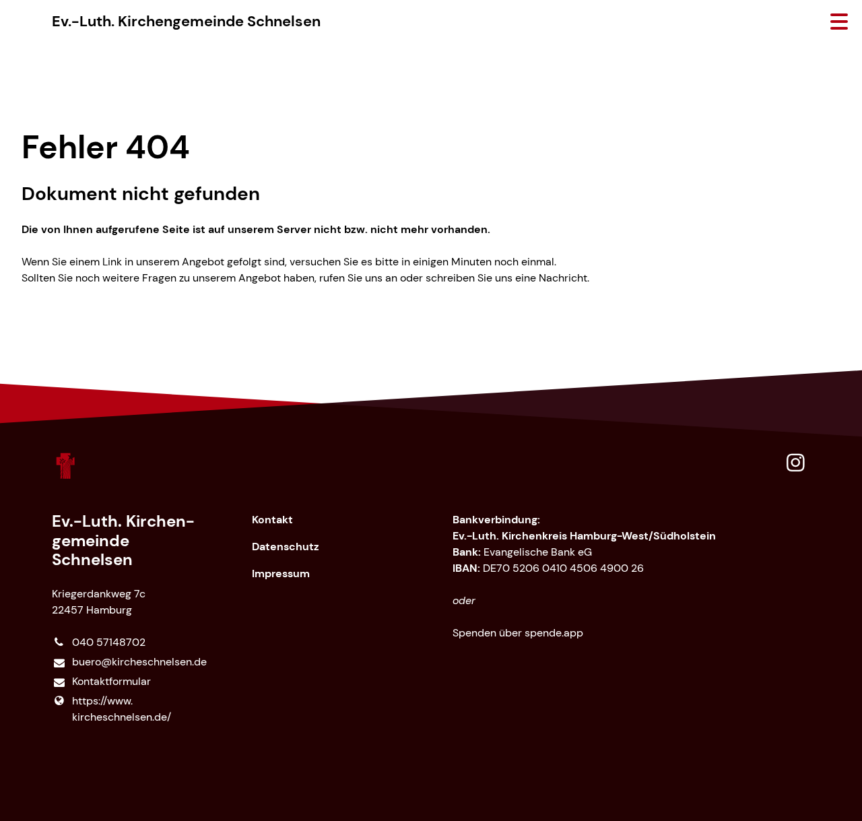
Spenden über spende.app (518, 633)
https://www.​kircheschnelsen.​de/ (121, 709)
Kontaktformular (111, 681)
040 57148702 (108, 642)
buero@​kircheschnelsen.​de (139, 662)
